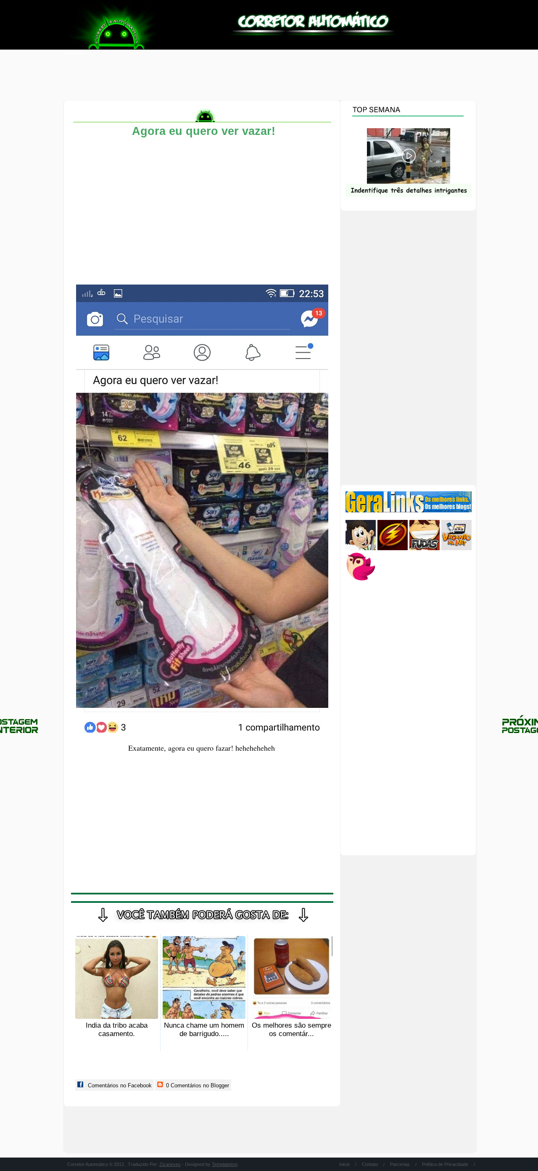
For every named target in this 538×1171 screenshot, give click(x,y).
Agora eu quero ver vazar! (203, 131)
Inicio (344, 1164)
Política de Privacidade (445, 1164)
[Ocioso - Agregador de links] (360, 580)
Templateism (224, 1164)
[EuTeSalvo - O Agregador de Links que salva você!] (392, 548)
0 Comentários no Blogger (196, 1085)
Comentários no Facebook (119, 1085)
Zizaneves (170, 1164)
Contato (370, 1164)
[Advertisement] (269, 76)
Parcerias (400, 1164)
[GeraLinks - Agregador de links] (408, 510)
